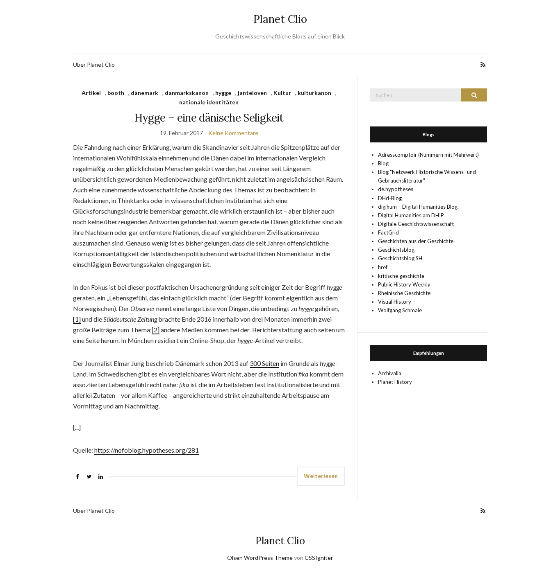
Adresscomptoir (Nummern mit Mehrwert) (428, 154)
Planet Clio (280, 19)
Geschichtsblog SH (400, 258)
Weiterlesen (321, 475)
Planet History (395, 382)
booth (115, 92)
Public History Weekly (404, 284)
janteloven (252, 92)
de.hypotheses (395, 189)
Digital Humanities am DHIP (411, 215)
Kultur (282, 92)
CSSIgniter (319, 557)
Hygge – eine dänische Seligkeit (209, 117)
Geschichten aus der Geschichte (415, 241)
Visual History (394, 301)
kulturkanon (314, 92)
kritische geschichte (401, 276)
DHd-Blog (390, 198)
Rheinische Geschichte (404, 293)
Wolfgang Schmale (400, 310)
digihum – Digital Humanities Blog (418, 206)
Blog (383, 163)
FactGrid (388, 232)
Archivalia (389, 373)
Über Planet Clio (94, 64)
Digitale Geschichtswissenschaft (416, 224)
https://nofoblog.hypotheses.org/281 (146, 450)
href (382, 267)
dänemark (144, 92)
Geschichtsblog (396, 249)
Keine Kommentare (233, 132)
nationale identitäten (209, 102)
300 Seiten (264, 363)
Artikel (91, 92)
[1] (77, 319)
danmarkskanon (187, 92)
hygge (223, 92)
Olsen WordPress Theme (260, 557)
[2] (155, 330)
